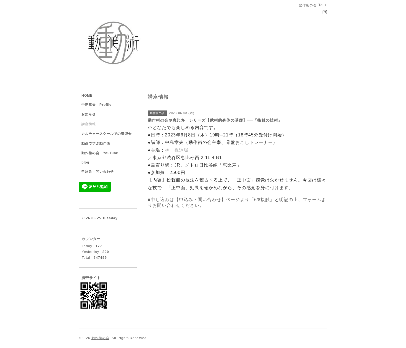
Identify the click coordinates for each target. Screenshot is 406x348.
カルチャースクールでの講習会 (106, 134)
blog (85, 162)
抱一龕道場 (176, 150)
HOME (87, 95)
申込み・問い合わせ (97, 171)
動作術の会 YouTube (99, 153)
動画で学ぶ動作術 (95, 143)
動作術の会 (100, 338)
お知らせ (88, 114)
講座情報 (88, 124)
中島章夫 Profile (96, 105)
